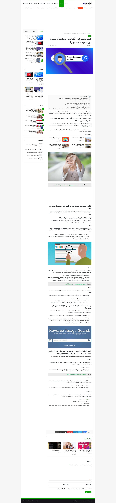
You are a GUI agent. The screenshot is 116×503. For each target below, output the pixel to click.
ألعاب (36, 3)
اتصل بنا (38, 7)
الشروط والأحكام (26, 7)
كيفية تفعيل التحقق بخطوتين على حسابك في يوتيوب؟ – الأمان (31, 42)
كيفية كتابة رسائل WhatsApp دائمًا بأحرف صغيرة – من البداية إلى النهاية (30, 60)
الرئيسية (66, 3)
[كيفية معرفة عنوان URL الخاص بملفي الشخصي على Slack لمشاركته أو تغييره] (69, 445)
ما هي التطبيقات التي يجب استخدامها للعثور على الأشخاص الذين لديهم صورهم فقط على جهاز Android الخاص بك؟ (69, 108)
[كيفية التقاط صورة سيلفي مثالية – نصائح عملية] (88, 139)
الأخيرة (41, 31)
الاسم (90, 479)
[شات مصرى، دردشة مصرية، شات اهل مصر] (39, 122)
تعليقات (26, 31)
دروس (62, 3)
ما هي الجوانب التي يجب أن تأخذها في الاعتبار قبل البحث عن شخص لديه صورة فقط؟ (74, 98)
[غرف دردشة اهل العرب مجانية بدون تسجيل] (39, 127)
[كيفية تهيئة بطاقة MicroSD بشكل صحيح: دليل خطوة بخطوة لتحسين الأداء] (65, 146)
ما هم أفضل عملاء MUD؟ (56, 450)
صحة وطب (26, 3)
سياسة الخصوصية (33, 7)
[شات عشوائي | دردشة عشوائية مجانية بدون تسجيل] (39, 132)
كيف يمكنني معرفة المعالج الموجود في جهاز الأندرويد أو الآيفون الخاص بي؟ (78, 99)
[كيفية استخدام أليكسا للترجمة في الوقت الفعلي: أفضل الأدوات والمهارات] (65, 139)
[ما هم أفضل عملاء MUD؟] (54, 445)
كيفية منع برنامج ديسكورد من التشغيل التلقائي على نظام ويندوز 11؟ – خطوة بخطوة (30, 37)
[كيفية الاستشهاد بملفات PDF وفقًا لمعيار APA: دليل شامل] (88, 146)
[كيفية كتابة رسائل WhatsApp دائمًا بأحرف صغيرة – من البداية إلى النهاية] (39, 60)
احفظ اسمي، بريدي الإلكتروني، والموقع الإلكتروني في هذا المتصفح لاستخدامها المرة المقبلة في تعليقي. (73, 488)
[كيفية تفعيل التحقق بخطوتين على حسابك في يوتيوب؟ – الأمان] (39, 43)
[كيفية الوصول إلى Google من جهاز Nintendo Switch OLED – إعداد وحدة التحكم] (39, 54)
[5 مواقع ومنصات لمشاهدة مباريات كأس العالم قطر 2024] (84, 445)
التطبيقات (56, 3)
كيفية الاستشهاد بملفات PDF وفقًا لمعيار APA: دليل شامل (78, 145)
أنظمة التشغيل (50, 3)
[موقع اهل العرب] (87, 3)
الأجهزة (31, 3)
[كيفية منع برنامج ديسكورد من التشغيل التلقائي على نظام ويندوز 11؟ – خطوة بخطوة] (39, 37)
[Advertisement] (58, 18)
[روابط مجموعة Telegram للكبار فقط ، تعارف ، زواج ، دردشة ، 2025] (39, 111)
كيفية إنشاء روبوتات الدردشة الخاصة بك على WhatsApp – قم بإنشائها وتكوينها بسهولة (30, 48)
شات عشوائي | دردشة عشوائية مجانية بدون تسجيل (30, 131)
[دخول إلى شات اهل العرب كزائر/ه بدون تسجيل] (39, 116)
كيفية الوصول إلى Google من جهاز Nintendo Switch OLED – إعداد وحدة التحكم (30, 54)
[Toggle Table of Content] (88, 96)
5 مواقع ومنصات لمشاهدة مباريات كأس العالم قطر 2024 (85, 451)
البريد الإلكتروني (88, 484)
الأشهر (34, 31)
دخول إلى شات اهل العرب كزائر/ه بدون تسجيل (31, 115)
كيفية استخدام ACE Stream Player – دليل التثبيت (81, 100)
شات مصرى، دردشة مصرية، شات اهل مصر (30, 121)
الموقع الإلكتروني (66, 484)
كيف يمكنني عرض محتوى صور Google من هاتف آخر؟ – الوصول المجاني (78, 103)
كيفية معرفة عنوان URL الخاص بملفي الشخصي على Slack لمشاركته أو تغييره (69, 451)
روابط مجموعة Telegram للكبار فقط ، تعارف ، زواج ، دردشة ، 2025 (31, 110)
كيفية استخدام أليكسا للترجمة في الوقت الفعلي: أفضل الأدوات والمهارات (55, 139)
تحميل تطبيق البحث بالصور (84, 399)
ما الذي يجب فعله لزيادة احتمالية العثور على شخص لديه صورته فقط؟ (77, 104)
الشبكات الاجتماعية (42, 3)
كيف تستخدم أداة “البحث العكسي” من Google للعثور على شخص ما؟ (77, 107)
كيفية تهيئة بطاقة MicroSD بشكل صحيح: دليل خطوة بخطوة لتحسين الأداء (55, 145)
